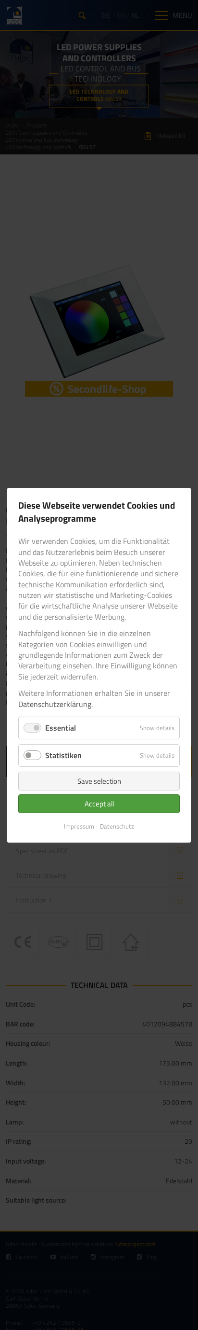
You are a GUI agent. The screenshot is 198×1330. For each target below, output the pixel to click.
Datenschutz (117, 826)
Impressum (79, 826)
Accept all (99, 803)
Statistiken (63, 755)
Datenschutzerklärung (54, 703)
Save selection (99, 781)
